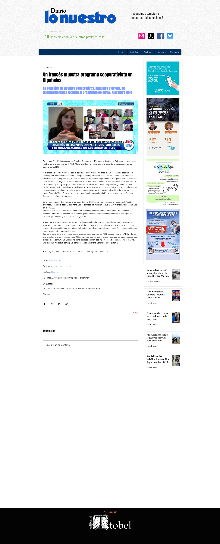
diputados (47, 288)
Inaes (69, 288)
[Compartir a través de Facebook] (44, 303)
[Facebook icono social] (160, 36)
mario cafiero (59, 288)
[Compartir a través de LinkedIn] (59, 303)
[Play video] (90, 127)
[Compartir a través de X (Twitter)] (51, 303)
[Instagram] (141, 36)
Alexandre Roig (93, 288)
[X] (151, 36)
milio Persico (78, 288)
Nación (46, 294)
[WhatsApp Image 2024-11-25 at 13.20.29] (170, 36)
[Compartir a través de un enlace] (66, 303)
